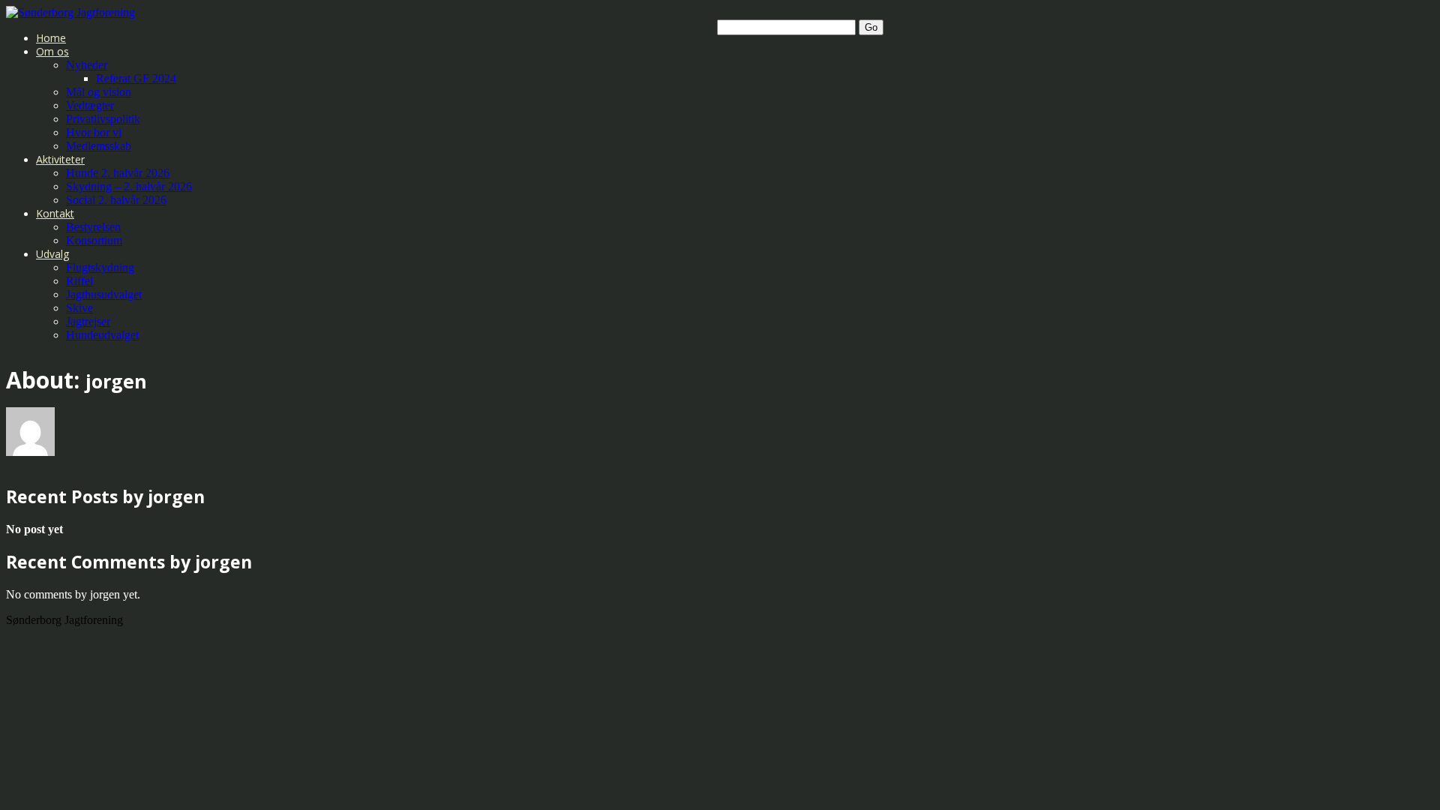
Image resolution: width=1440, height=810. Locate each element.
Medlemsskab (98, 146)
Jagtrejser (88, 321)
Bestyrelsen (93, 226)
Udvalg (52, 254)
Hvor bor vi (94, 132)
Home (51, 38)
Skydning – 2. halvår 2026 (129, 186)
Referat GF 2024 (136, 78)
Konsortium (94, 240)
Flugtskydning (100, 267)
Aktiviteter (60, 159)
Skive (79, 308)
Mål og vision (98, 92)
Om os (52, 51)
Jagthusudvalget (104, 294)
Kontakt (55, 213)
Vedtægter (90, 105)
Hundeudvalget (102, 334)
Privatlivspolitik (103, 118)
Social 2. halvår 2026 (116, 200)
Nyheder (86, 64)
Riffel (79, 280)
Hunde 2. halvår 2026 (118, 172)
